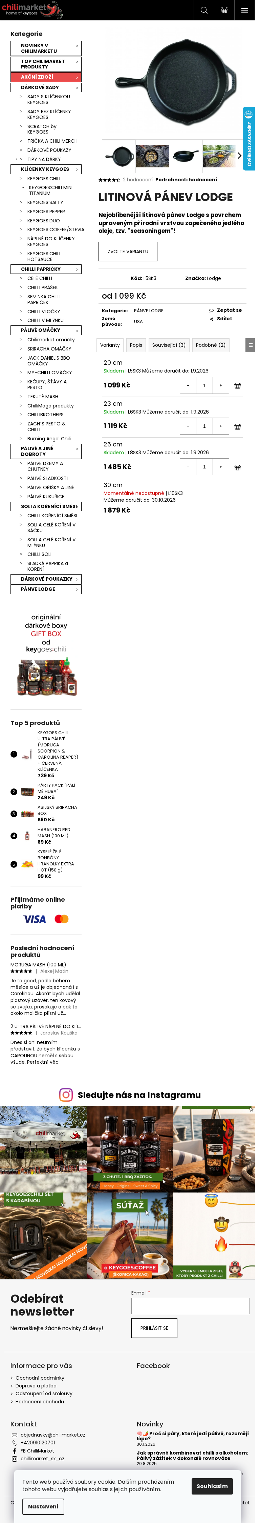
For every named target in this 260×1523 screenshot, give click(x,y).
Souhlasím (212, 1486)
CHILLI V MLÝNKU (45, 320)
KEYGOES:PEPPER (46, 211)
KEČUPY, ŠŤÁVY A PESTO (47, 384)
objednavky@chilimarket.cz (53, 1434)
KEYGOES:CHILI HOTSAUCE (43, 256)
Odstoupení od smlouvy (44, 1393)
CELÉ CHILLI (39, 278)
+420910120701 (38, 1442)
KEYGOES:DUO (43, 220)
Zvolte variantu (128, 251)
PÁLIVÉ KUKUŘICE (45, 496)
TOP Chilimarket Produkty (43, 64)
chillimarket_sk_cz (42, 1458)
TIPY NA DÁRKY (44, 159)
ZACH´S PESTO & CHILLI (46, 426)
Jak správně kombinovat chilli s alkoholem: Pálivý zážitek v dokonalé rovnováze (192, 1455)
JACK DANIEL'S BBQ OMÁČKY (48, 361)
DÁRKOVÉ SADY (40, 87)
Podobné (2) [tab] (211, 345)
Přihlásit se (154, 1328)
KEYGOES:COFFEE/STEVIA (54, 229)
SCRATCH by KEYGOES (42, 129)
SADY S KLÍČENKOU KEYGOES (48, 99)
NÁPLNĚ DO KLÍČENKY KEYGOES (51, 241)
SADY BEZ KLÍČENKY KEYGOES (49, 114)
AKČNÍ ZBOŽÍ (37, 77)
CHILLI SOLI (39, 554)
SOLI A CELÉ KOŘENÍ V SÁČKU (51, 527)
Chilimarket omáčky (51, 339)
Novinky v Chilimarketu (39, 48)
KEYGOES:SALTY (45, 202)
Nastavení (43, 1506)
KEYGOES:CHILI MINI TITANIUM (50, 190)
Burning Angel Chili (49, 438)
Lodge (214, 278)
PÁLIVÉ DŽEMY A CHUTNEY (45, 466)
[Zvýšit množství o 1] (221, 385)
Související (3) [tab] (169, 345)
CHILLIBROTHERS (45, 414)
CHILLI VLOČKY (43, 311)
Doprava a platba (36, 1385)
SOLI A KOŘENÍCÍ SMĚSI (49, 506)
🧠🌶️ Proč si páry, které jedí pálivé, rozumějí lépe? (193, 1436)
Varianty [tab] (110, 345)
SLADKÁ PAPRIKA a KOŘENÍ (47, 566)
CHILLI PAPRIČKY (41, 269)
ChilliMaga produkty (50, 405)
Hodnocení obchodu (40, 1401)
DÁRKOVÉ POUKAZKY (46, 579)
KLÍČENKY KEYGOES (45, 169)
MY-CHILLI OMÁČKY (49, 372)
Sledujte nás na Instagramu (139, 1095)
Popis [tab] (136, 345)
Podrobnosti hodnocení (186, 180)
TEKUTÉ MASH (42, 396)
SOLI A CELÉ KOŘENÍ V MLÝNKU (51, 542)
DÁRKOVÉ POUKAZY (49, 150)
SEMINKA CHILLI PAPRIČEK (44, 299)
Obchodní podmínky (40, 1378)
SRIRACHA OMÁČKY (49, 348)
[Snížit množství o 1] (188, 385)
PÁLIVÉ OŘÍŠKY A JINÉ (50, 487)
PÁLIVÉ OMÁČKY (40, 330)
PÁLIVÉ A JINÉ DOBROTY (37, 451)
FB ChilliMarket (37, 1450)
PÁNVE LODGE (38, 589)
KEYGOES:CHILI (43, 178)
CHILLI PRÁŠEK (42, 287)
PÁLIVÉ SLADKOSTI (47, 478)
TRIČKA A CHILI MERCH (52, 141)
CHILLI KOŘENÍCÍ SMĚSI (52, 515)
